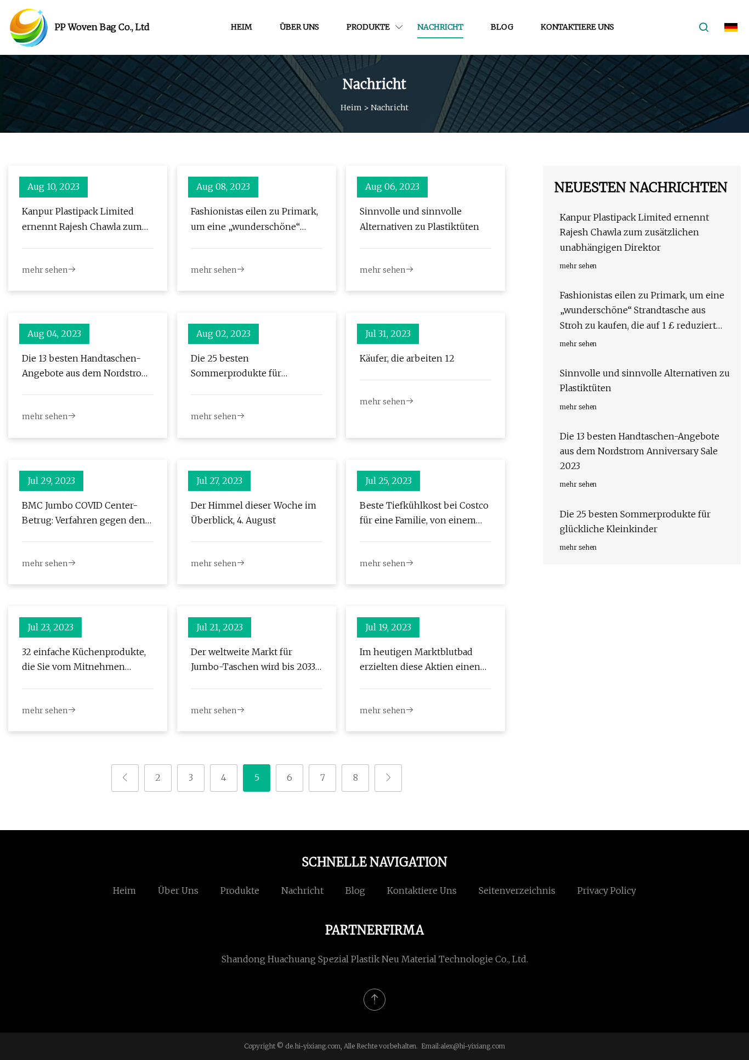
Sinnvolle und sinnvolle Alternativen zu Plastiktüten (419, 219)
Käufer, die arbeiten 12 (407, 358)
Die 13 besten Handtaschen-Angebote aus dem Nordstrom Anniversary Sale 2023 (86, 367)
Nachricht (440, 27)
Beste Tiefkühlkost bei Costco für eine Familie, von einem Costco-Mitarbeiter (424, 514)
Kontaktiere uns (577, 27)
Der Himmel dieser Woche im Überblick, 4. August (253, 513)
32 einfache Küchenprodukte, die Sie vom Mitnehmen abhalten (84, 660)
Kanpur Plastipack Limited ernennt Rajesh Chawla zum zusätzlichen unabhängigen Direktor (82, 220)
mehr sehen (44, 270)
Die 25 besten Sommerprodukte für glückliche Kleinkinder (239, 367)
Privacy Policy (606, 890)
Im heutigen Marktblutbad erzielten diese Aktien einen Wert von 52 (420, 660)
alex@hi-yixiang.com (472, 1046)
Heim (241, 27)
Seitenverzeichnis (517, 890)
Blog (502, 27)
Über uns (299, 27)
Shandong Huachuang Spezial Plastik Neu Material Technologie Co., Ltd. (375, 959)
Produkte (368, 27)
